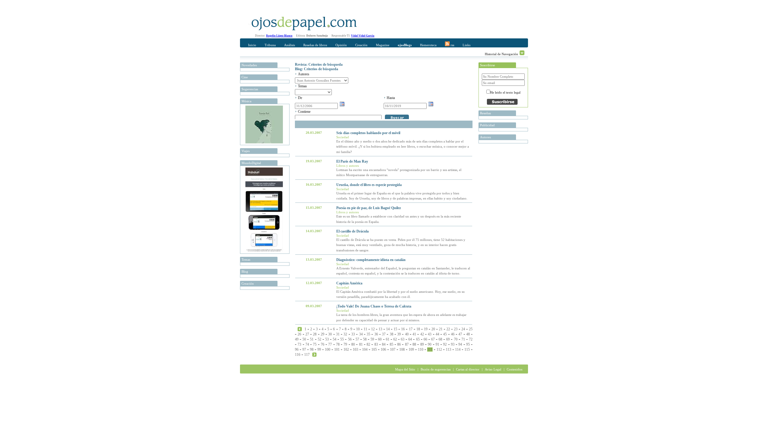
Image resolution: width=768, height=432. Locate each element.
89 (422, 344)
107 (392, 349)
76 (322, 344)
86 (399, 344)
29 (322, 334)
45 (445, 334)
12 (373, 329)
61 (387, 339)
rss (452, 45)
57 (357, 339)
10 (358, 329)
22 (448, 329)
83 (376, 344)
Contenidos (514, 369)
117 (307, 354)
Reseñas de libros (315, 45)
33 (353, 334)
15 (395, 329)
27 (307, 334)
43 (429, 334)
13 (380, 329)
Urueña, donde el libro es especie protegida (369, 185)
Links (466, 45)
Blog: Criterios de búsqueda (316, 69)
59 (372, 339)
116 (297, 354)
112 (439, 349)
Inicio (252, 45)
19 (426, 329)
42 (422, 334)
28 (314, 334)
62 (395, 339)
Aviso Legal (493, 369)
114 (457, 349)
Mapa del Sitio (405, 369)
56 (350, 339)
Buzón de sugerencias (436, 369)
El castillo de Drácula (352, 231)
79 (345, 344)
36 (376, 334)
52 (319, 339)
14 (388, 329)
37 (384, 334)
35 (368, 334)
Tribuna (270, 45)
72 (470, 339)
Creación (361, 45)
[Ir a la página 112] (314, 354)
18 (418, 329)
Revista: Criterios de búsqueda (319, 64)
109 (411, 349)
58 (365, 339)
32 (345, 334)
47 (460, 334)
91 (437, 344)
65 (418, 339)
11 (365, 329)
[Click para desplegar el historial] (522, 52)
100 (327, 349)
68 (440, 339)
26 (299, 334)
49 (296, 339)
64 (410, 339)
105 (374, 349)
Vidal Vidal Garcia (362, 35)
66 (425, 339)
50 (304, 339)
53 (327, 339)
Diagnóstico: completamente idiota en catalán (371, 260)
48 (468, 334)
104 (365, 349)
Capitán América (349, 283)
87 (407, 344)
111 (430, 349)
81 (361, 344)
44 (437, 334)
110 (420, 349)
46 (452, 334)
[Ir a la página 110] (299, 328)
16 (403, 329)
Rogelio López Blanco (279, 35)
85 (391, 344)
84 (384, 344)
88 (414, 344)
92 (445, 344)
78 (338, 344)
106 (383, 349)
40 (407, 334)
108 (402, 349)
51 (312, 339)
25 (470, 329)
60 (380, 339)
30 (330, 334)
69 (448, 339)
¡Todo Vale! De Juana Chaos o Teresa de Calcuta (373, 306)
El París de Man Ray (352, 161)
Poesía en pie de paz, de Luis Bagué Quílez (368, 208)
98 (312, 349)
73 (299, 344)
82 (368, 344)
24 (463, 329)
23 (456, 329)
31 (338, 334)
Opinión (341, 45)
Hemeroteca (428, 45)
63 (402, 339)
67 (433, 339)
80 (353, 344)
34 (361, 334)
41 (414, 334)
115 (467, 349)
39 (399, 334)
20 (433, 329)
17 (410, 329)
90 (429, 344)
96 (296, 349)
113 (448, 349)
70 (456, 339)
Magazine (382, 45)
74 (307, 344)
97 (304, 349)
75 (314, 344)
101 (337, 349)
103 (355, 349)
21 (440, 329)
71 (463, 339)
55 (342, 339)
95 (468, 344)
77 (330, 344)
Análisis (289, 45)
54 (334, 339)
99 (319, 349)
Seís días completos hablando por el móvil (368, 133)
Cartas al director (467, 369)
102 (346, 349)
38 (391, 334)
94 (460, 344)
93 (452, 344)
